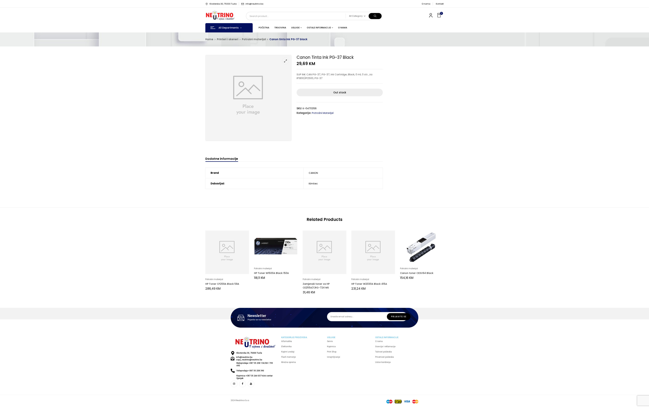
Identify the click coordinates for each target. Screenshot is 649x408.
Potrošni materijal (254, 39)
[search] (375, 16)
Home (209, 39)
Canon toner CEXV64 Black (416, 273)
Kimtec (313, 183)
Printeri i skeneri (227, 39)
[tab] (221, 159)
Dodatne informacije (221, 159)
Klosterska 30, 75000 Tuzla (223, 3)
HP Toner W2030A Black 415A (369, 284)
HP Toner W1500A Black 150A (271, 273)
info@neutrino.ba (254, 3)
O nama (426, 3)
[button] (439, 15)
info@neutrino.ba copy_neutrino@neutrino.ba (249, 358)
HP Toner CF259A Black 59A (222, 284)
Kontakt (440, 3)
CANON (313, 173)
